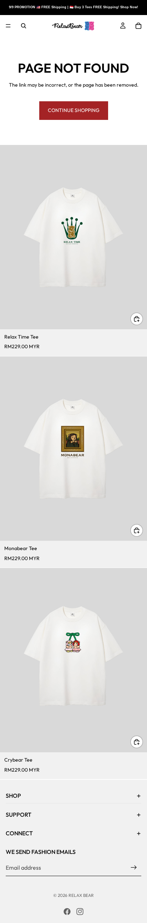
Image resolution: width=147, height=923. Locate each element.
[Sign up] (133, 867)
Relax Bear (81, 895)
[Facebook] (67, 911)
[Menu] (8, 26)
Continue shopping (74, 110)
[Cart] (138, 26)
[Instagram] (80, 911)
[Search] (23, 26)
